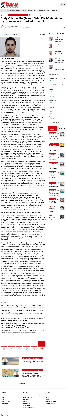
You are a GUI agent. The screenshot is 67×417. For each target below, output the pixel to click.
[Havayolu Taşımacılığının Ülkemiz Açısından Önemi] (57, 165)
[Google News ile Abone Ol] (5, 34)
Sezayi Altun (58, 51)
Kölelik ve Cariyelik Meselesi (33, 360)
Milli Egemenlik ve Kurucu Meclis (59, 54)
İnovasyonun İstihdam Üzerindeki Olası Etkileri (60, 69)
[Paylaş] (64, 415)
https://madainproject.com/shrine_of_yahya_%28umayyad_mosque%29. (23, 307)
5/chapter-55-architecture (19, 320)
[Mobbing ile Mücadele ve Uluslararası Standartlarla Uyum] (57, 175)
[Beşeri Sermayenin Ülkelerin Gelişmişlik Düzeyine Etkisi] (57, 156)
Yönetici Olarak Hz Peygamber (30, 373)
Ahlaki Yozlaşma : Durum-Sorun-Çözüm (59, 41)
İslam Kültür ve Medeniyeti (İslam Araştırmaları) (32, 358)
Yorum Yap (59, 415)
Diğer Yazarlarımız (60, 33)
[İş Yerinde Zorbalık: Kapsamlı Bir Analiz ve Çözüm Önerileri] (57, 192)
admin (6, 26)
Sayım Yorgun (58, 66)
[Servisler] (61, 4)
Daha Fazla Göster (57, 122)
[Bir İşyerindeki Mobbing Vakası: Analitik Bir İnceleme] (57, 201)
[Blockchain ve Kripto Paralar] (57, 147)
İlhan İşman (58, 38)
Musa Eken (57, 58)
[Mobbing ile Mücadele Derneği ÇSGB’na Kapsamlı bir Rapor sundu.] (57, 136)
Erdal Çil (57, 45)
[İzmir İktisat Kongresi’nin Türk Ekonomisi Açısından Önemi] (57, 217)
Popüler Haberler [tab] (52, 128)
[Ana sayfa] (2, 10)
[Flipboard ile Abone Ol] (14, 34)
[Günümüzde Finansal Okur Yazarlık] (57, 209)
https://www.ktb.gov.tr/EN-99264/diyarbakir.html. (21, 332)
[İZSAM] (9, 4)
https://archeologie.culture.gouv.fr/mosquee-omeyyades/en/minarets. (22, 314)
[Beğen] (37, 34)
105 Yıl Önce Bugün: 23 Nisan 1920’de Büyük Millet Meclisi (59, 62)
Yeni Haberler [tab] (61, 128)
